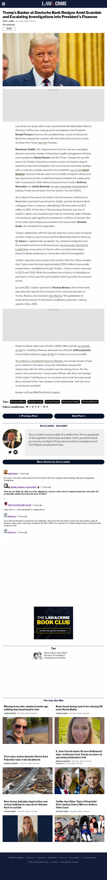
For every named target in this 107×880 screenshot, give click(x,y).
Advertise (41, 857)
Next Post (77, 416)
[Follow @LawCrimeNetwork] (41, 407)
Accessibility (74, 857)
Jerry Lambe (8, 21)
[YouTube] (27, 407)
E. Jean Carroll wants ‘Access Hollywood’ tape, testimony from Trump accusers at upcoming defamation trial (79, 754)
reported (42, 142)
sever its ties (48, 354)
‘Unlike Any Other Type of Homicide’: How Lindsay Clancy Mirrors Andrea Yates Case (76, 804)
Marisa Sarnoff (11, 763)
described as (56, 295)
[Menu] (3, 4)
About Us (30, 857)
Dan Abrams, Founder (70, 862)
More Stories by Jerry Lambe (53, 461)
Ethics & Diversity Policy (38, 862)
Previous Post (29, 416)
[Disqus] (53, 501)
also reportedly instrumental (70, 186)
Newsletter (52, 857)
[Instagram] (35, 407)
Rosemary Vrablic (70, 401)
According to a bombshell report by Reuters (39, 361)
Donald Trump (52, 401)
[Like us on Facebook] (30, 407)
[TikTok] (33, 407)
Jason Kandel (10, 811)
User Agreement (89, 857)
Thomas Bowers (90, 401)
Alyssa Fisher (62, 811)
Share (9, 29)
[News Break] (47, 407)
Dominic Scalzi (35, 401)
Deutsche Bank (18, 401)
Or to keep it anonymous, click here (55, 656)
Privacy (63, 857)
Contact (54, 862)
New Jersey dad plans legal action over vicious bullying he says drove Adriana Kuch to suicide (26, 804)
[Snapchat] (44, 407)
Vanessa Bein (10, 713)
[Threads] (38, 407)
